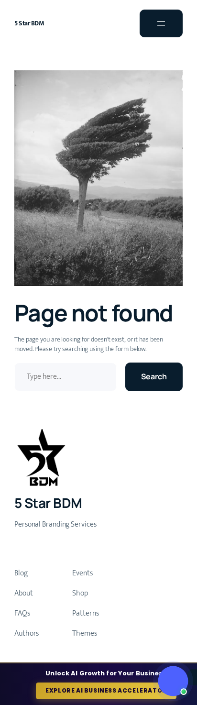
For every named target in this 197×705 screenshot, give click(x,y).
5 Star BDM (29, 23)
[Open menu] (161, 23)
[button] (172, 680)
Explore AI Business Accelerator (106, 690)
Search (154, 376)
